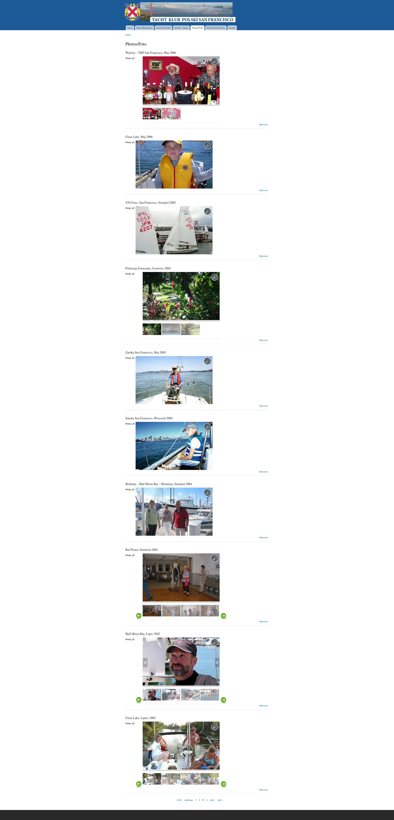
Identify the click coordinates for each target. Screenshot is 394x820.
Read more (263, 124)
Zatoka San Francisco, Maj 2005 (145, 352)
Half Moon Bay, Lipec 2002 (142, 634)
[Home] (180, 12)
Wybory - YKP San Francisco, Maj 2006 (150, 53)
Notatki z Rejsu (181, 27)
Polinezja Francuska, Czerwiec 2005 (148, 268)
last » (220, 799)
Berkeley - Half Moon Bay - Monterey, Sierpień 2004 (158, 484)
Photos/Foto (197, 27)
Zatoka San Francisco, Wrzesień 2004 (149, 418)
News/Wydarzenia (144, 27)
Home (130, 27)
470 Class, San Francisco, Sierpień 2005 (150, 202)
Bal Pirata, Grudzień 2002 (141, 550)
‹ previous (188, 799)
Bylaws (232, 27)
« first (178, 799)
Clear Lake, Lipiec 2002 (140, 718)
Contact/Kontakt (163, 27)
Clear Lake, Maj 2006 (139, 137)
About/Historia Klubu (216, 27)
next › (212, 799)
